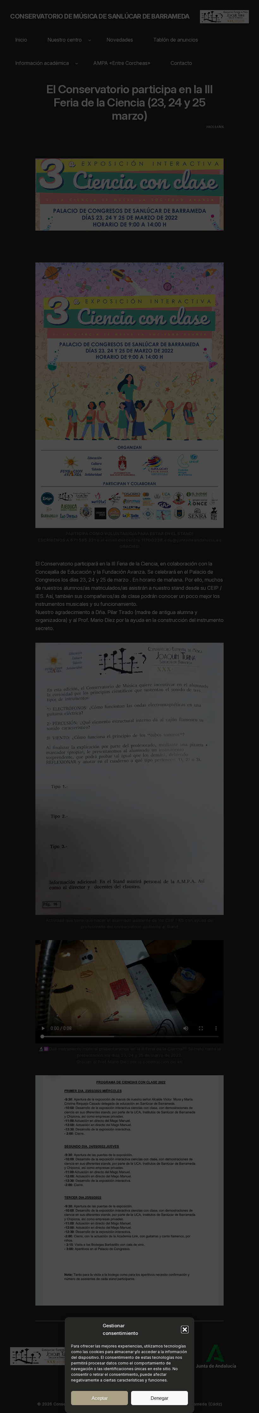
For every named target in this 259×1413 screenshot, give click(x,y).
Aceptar (100, 1398)
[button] (185, 1329)
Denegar (159, 1398)
